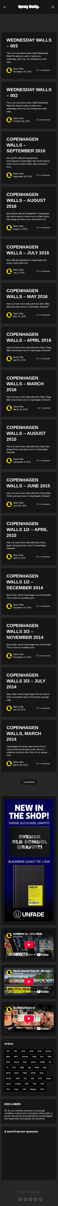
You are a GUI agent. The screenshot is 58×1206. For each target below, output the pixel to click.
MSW (33, 1073)
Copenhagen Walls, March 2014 (23, 733)
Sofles (18, 1084)
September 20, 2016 (22, 176)
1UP (7, 1051)
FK (50, 1062)
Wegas (33, 1089)
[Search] (52, 7)
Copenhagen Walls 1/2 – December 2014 (24, 581)
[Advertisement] (28, 1156)
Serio (8, 1084)
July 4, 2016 (18, 273)
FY (7, 1067)
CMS (34, 1056)
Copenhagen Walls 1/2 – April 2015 (27, 529)
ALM (31, 1051)
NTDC (9, 1078)
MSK (25, 1073)
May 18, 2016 (19, 316)
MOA (16, 1073)
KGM (37, 1067)
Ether (33, 1062)
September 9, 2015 (22, 462)
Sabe (48, 1078)
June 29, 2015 (19, 506)
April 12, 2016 (19, 360)
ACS (23, 1051)
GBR (22, 1067)
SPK (26, 1084)
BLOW (48, 1051)
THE (34, 1084)
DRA (50, 1056)
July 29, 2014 (19, 710)
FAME (42, 1062)
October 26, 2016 (21, 121)
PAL (25, 1078)
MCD (8, 1073)
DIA (42, 1056)
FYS (14, 1067)
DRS (8, 1062)
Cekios (25, 1056)
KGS (45, 1067)
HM (29, 1067)
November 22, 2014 (22, 657)
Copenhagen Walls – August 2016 (26, 200)
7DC (15, 1051)
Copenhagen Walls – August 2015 (26, 433)
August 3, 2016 (20, 229)
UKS (8, 1089)
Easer (16, 1062)
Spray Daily (18, 69)
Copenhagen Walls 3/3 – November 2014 (24, 631)
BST (16, 1056)
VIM (24, 1089)
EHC (25, 1062)
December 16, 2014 (22, 608)
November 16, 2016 (22, 72)
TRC (42, 1084)
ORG (17, 1078)
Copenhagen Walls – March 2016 (25, 383)
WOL (42, 1089)
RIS (32, 1078)
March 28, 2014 (20, 765)
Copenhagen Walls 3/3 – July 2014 (25, 681)
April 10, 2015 (19, 558)
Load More (29, 782)
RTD (40, 1078)
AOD (39, 1051)
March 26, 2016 (20, 409)
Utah (16, 1089)
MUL (42, 1073)
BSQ (8, 1056)
